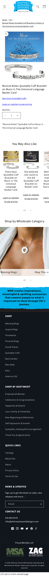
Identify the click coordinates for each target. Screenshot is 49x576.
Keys (7, 370)
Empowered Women (15, 394)
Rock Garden (11, 358)
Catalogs (9, 452)
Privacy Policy (12, 470)
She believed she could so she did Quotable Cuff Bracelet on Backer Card (31, 179)
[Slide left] (18, 210)
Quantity (6, 109)
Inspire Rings (11, 329)
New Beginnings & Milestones (19, 417)
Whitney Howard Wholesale (21, 563)
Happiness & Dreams (15, 405)
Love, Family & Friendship (17, 411)
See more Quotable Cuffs (14, 98)
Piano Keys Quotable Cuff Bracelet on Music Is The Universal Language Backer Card (11, 180)
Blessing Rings (12, 323)
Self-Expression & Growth (17, 423)
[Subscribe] (40, 504)
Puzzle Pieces (11, 347)
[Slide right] (30, 210)
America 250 (11, 376)
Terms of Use (11, 476)
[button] (4, 6)
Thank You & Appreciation (17, 435)
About (8, 464)
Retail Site (10, 458)
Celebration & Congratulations (20, 399)
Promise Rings (12, 341)
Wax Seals (10, 364)
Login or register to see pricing (17, 104)
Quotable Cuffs (12, 353)
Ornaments (10, 335)
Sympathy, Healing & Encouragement (23, 429)
